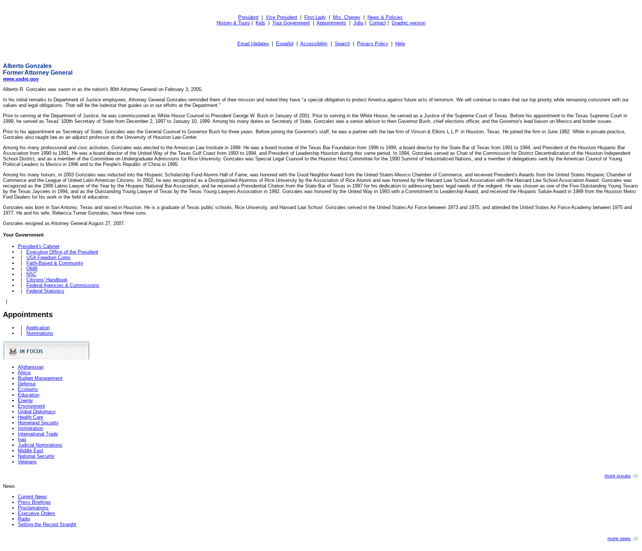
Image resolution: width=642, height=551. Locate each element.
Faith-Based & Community (54, 263)
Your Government (291, 23)
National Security (36, 456)
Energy (25, 400)
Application (38, 327)
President (248, 17)
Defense (27, 384)
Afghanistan (30, 367)
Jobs (358, 23)
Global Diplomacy (37, 411)
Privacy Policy (372, 43)
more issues (617, 476)
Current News (32, 496)
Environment (31, 406)
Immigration (30, 428)
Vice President (281, 17)
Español (285, 43)
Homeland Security (38, 423)
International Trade (38, 434)
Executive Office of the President (62, 252)
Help (400, 43)
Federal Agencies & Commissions (62, 285)
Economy (28, 389)
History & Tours (233, 23)
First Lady (315, 17)
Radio (24, 519)
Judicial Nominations (40, 445)
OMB (32, 268)
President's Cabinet (38, 246)
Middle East (30, 450)
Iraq (22, 439)
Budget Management (40, 378)
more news (619, 538)
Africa (24, 372)
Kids (260, 23)
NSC (31, 274)
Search (342, 43)
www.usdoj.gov (21, 79)
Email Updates (253, 43)
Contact (377, 23)
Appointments (331, 23)
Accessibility (314, 43)
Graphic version (408, 23)
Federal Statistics (45, 291)
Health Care (30, 417)
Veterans (27, 461)
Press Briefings (34, 502)
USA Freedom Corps (48, 257)
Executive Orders (36, 513)
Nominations (39, 333)
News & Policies (385, 17)
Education (28, 395)
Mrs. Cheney (346, 17)
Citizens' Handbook (47, 280)
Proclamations (33, 508)
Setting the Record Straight (47, 524)
